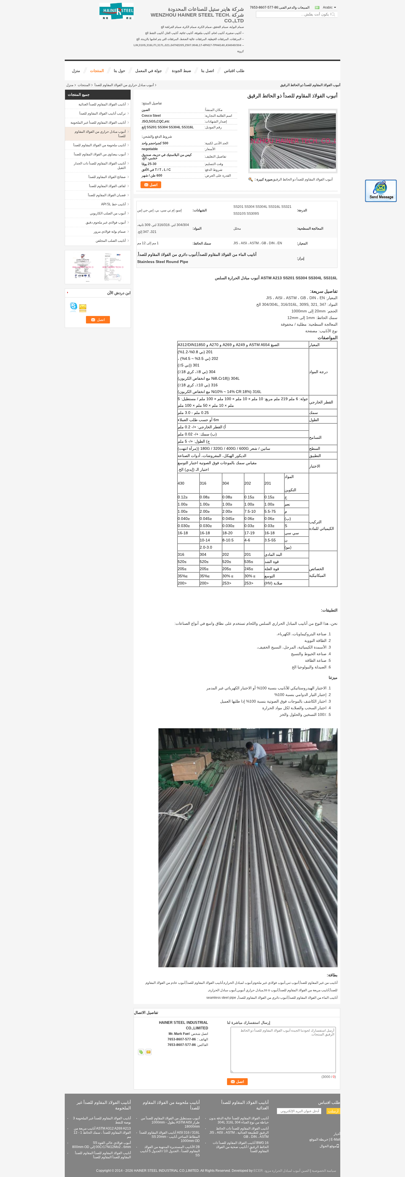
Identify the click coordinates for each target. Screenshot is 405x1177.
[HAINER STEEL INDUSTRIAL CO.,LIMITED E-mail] (148, 1052)
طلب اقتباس (234, 70)
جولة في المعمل (148, 70)
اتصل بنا (207, 70)
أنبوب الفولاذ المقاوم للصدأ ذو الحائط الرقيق (302, 179)
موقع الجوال (328, 1146)
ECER (258, 1171)
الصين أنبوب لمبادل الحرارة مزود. (286, 1171)
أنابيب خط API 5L (113, 204)
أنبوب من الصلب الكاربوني (108, 213)
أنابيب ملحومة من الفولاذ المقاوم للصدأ (99, 145)
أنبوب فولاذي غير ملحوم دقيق (106, 222)
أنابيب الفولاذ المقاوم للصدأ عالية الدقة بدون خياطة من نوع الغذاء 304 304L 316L (239, 1120)
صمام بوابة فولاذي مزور (110, 231)
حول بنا (119, 70)
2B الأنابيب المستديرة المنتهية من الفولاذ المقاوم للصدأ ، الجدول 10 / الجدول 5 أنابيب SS (170, 1151)
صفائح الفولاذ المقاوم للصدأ (107, 177)
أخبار (337, 1134)
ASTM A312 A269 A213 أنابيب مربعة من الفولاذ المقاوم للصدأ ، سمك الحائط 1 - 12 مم (102, 1132)
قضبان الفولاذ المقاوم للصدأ (107, 195)
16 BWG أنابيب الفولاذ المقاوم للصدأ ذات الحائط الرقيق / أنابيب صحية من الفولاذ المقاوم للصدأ (241, 1147)
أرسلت (333, 1111)
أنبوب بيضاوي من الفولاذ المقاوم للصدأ (100, 154)
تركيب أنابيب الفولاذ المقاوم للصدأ (102, 113)
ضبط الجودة (181, 70)
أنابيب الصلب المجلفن (111, 241)
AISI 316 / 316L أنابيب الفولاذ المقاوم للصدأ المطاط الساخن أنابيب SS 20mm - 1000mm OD (169, 1137)
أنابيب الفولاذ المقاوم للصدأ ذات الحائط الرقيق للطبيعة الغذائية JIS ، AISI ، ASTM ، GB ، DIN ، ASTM (239, 1132)
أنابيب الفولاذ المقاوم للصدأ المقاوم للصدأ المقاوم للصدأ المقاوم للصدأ (103, 1155)
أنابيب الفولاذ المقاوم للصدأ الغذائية (102, 104)
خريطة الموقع (318, 1139)
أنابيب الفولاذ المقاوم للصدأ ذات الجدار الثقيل (100, 165)
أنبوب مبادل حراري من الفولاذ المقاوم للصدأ (124, 85)
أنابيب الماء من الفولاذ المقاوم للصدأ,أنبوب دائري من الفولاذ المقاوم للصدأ (287, 998)
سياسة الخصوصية (324, 1171)
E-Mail (335, 1139)
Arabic (328, 7)
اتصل (154, 185)
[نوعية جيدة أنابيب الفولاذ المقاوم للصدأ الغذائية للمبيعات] (83, 267)
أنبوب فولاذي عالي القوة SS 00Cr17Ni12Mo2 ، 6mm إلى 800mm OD (101, 1145)
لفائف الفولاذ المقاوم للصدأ (107, 186)
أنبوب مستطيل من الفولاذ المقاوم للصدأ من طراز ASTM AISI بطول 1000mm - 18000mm (170, 1122)
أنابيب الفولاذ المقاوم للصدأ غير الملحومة (98, 122)
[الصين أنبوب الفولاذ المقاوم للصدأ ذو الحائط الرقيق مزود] (293, 141)
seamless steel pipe (221, 998)
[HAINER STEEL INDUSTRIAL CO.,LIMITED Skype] (141, 1052)
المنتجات (97, 70)
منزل (76, 70)
